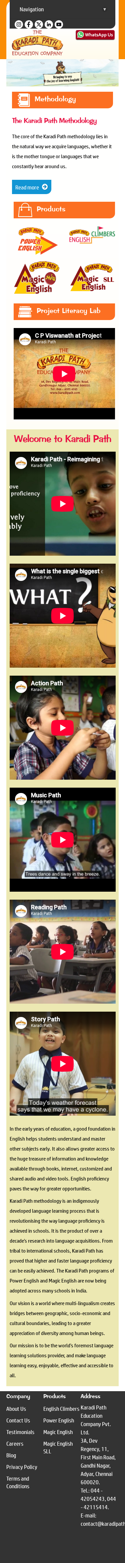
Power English (58, 1420)
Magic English (58, 1432)
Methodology (55, 99)
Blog (11, 1455)
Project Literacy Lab (68, 310)
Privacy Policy (21, 1467)
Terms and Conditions (17, 1482)
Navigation (63, 9)
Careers (14, 1443)
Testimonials (20, 1432)
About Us (16, 1408)
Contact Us (18, 1420)
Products (51, 209)
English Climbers (61, 1408)
